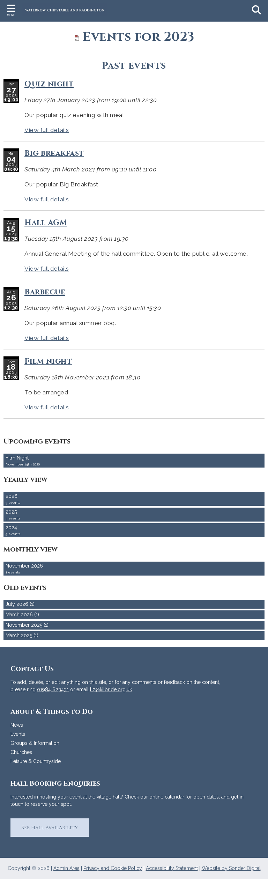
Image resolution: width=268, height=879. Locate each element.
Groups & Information (34, 743)
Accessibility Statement (172, 868)
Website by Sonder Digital (231, 868)
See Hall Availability (50, 827)
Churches (21, 752)
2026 (13, 498)
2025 (13, 514)
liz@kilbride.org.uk (111, 689)
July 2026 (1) (20, 604)
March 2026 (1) (22, 614)
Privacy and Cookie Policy (112, 868)
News (16, 725)
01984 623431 (53, 689)
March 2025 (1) (22, 635)
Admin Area (66, 868)
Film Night (23, 460)
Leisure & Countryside (35, 761)
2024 (13, 530)
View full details (46, 129)
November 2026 (24, 568)
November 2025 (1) (27, 625)
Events (17, 734)
